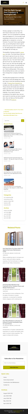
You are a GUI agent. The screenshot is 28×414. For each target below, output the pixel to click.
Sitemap (18, 412)
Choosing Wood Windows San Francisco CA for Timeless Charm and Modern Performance (13, 286)
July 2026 (6, 212)
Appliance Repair (7, 201)
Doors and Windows (9, 19)
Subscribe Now (14, 367)
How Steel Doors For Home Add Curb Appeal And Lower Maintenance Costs (13, 250)
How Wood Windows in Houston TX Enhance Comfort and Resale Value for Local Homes (12, 322)
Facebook (13, 99)
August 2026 (7, 210)
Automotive (6, 204)
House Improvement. (18, 410)
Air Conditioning (7, 197)
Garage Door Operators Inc (15, 83)
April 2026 (6, 217)
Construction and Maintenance (11, 382)
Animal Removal (7, 199)
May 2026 (6, 216)
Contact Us (6, 385)
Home (5, 377)
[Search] (22, 120)
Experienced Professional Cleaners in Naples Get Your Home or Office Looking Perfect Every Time (13, 135)
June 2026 (6, 214)
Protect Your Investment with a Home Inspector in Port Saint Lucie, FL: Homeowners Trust (13, 150)
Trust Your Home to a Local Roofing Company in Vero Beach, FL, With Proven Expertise (13, 188)
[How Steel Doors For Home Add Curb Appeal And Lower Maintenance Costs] (9, 167)
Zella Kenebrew (9, 17)
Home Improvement (8, 380)
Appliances (6, 203)
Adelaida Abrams (8, 253)
